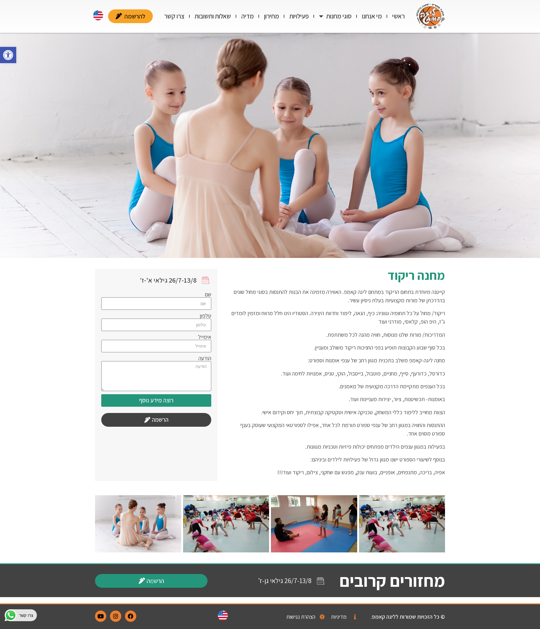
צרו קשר (174, 16)
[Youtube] (100, 616)
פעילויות (299, 16)
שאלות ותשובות (213, 16)
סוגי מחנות (339, 16)
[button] (8, 55)
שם (208, 294)
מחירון (271, 16)
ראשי (398, 16)
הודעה (204, 358)
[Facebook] (130, 616)
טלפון (205, 316)
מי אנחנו (372, 16)
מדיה (247, 16)
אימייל (204, 337)
